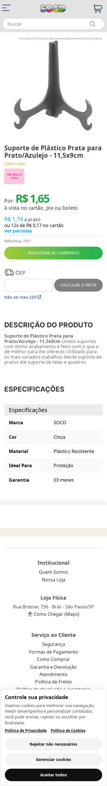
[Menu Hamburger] (6, 8)
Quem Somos (53, 572)
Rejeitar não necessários (53, 744)
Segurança (53, 644)
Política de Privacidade (26, 731)
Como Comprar (53, 659)
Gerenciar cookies (53, 759)
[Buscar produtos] (92, 23)
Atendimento (53, 674)
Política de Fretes (53, 682)
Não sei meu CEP (20, 297)
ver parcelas (18, 230)
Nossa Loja (53, 580)
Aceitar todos (53, 774)
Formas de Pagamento (53, 652)
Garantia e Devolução (53, 667)
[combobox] (53, 23)
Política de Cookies (68, 731)
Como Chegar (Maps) (56, 614)
